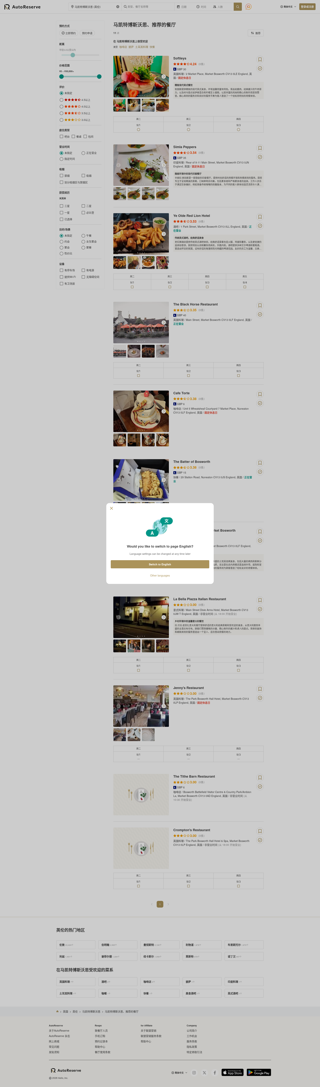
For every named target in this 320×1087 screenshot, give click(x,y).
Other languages (160, 575)
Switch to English (160, 564)
